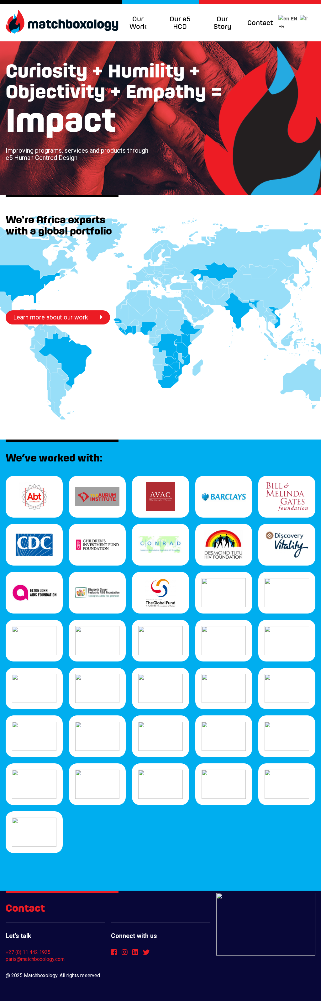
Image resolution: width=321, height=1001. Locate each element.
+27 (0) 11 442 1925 (28, 952)
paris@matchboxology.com (35, 959)
